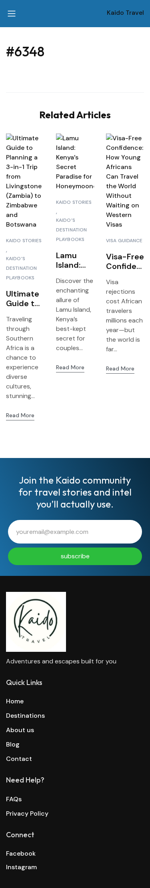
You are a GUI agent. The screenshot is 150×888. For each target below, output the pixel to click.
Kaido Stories (24, 240)
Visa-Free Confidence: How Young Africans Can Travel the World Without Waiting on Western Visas (125, 261)
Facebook (21, 853)
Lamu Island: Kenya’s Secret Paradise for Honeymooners (74, 260)
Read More (20, 415)
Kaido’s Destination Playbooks (21, 268)
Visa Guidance (124, 240)
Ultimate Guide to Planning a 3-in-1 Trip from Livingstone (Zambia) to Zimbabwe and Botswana (25, 298)
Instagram (21, 867)
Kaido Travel (125, 12)
